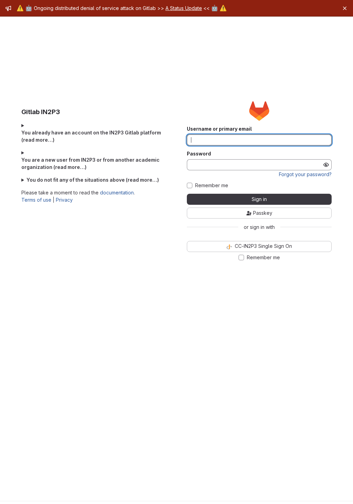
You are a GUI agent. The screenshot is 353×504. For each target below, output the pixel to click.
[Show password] (326, 164)
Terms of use (36, 200)
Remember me (211, 185)
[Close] (345, 8)
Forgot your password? (305, 174)
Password (199, 154)
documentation (117, 192)
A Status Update (183, 8)
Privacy (64, 200)
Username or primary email (219, 129)
